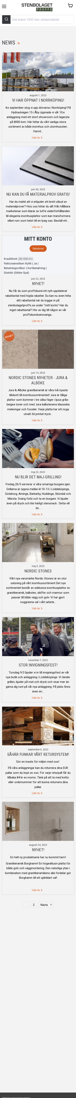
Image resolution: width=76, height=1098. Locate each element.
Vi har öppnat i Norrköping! (38, 100)
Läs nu (36, 137)
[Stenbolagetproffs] (38, 7)
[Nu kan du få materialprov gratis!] (38, 165)
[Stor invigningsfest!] (38, 636)
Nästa (44, 904)
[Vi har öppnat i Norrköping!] (38, 71)
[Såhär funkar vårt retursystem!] (38, 725)
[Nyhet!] (38, 255)
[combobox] (38, 19)
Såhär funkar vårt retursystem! (38, 754)
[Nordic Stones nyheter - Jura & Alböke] (38, 349)
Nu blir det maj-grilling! (38, 477)
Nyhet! (38, 283)
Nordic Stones (38, 571)
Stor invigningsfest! (38, 665)
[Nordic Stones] (38, 542)
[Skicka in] (6, 19)
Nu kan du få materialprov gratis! (38, 194)
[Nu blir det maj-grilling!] (38, 448)
